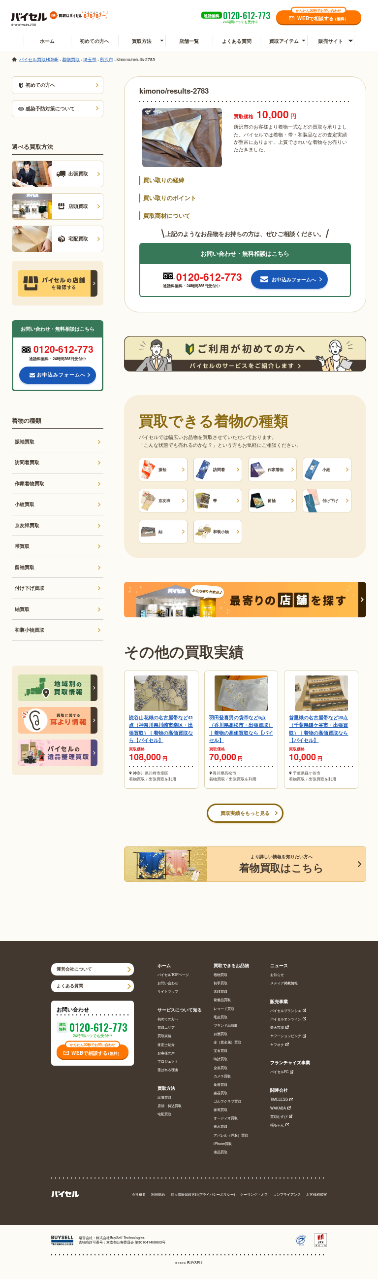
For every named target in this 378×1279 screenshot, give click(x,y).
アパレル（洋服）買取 (231, 1135)
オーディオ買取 (226, 1118)
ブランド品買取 (226, 1025)
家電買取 (220, 1110)
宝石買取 (220, 1050)
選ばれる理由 (168, 1070)
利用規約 (158, 1194)
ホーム (47, 40)
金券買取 (220, 1068)
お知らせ (277, 975)
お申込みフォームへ (61, 374)
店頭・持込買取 (170, 1106)
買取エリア (166, 1027)
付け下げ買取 (29, 587)
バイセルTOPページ (173, 975)
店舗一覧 (189, 40)
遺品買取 (220, 1152)
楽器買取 (220, 1093)
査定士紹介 (166, 1045)
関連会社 (279, 1090)
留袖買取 (24, 567)
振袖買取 (24, 441)
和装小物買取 (29, 629)
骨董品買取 (222, 1000)
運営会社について (74, 969)
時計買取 (220, 1059)
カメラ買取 (222, 1076)
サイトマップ (168, 991)
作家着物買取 (29, 483)
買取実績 (164, 1036)
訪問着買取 (27, 462)
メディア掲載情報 (284, 983)
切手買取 (220, 983)
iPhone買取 (223, 1144)
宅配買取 (164, 1114)
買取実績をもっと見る (245, 812)
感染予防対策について (50, 108)
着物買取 (220, 975)
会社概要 (139, 1194)
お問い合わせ (168, 983)
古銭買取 (220, 991)
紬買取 (22, 609)
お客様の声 (166, 1053)
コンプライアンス (287, 1194)
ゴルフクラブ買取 (227, 1101)
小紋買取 (24, 504)
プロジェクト (168, 1061)
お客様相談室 (316, 1194)
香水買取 (220, 1126)
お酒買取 (220, 1034)
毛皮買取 (220, 1017)
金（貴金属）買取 (227, 1042)
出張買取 (164, 1097)
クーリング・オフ (254, 1194)
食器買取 (220, 1084)
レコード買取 (224, 1009)
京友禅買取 (27, 525)
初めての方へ (94, 40)
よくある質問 (237, 40)
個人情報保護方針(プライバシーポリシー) (203, 1194)
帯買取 (22, 545)
